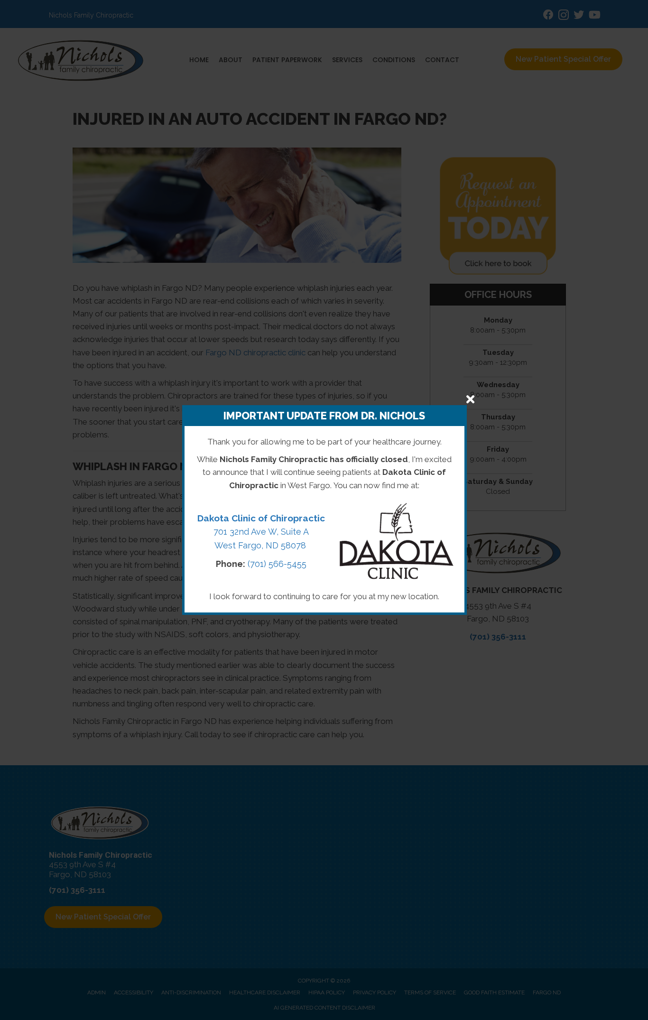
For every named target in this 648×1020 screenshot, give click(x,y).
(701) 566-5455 (277, 564)
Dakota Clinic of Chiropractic (261, 518)
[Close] (470, 399)
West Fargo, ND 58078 (261, 545)
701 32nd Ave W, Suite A (261, 532)
